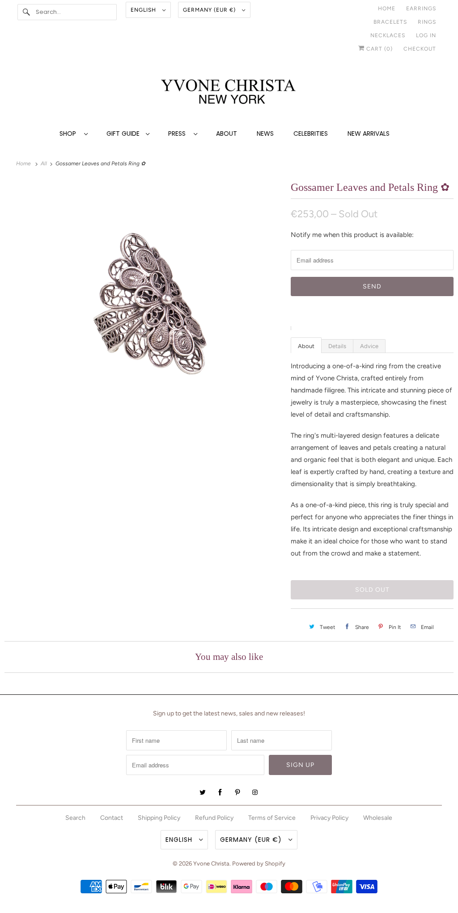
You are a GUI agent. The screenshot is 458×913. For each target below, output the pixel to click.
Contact (111, 818)
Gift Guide (123, 133)
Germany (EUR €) (210, 10)
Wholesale (377, 818)
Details (337, 346)
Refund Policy (214, 818)
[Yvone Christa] (229, 92)
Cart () (379, 49)
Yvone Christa (211, 863)
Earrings (421, 8)
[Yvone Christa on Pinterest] (237, 792)
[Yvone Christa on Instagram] (255, 792)
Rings (427, 22)
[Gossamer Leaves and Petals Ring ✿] (143, 300)
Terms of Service (272, 818)
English (144, 10)
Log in (426, 35)
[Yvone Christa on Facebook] (220, 792)
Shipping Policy (159, 818)
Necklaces (387, 35)
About (226, 133)
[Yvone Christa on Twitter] (202, 792)
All (44, 163)
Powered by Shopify (258, 863)
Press (178, 133)
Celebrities (310, 133)
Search (75, 818)
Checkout (419, 49)
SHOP (69, 133)
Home (386, 8)
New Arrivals (369, 133)
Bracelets (390, 22)
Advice (369, 346)
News (265, 133)
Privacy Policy (329, 818)
